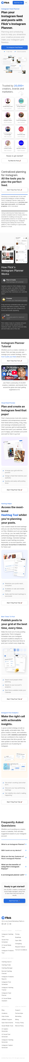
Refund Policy (19, 1026)
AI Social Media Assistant (6, 1000)
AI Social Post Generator (6, 1035)
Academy (4, 1013)
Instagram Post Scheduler (6, 983)
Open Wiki (18, 940)
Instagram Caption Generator (7, 1046)
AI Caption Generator (5, 1030)
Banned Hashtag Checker (7, 972)
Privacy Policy (19, 1022)
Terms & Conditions (21, 950)
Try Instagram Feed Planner (14, 47)
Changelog (18, 943)
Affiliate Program (7, 1019)
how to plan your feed (8, 357)
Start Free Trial (18, 2)
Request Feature (20, 947)
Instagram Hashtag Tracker (7, 989)
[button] (26, 2)
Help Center (5, 1016)
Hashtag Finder (6, 965)
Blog (3, 1010)
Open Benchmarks (7, 1022)
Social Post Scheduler (5, 941)
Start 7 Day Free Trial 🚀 (14, 190)
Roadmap (18, 937)
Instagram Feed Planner (6, 994)
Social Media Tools (7, 1026)
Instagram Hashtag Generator (7, 1041)
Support (17, 1010)
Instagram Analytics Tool (8, 952)
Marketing (18, 1016)
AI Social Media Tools (6, 946)
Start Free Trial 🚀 (14, 901)
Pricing (17, 934)
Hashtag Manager (7, 968)
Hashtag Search (7, 962)
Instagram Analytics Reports (8, 978)
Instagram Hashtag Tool (7, 935)
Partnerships (19, 1013)
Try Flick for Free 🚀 (14, 161)
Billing (17, 1019)
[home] (5, 2)
